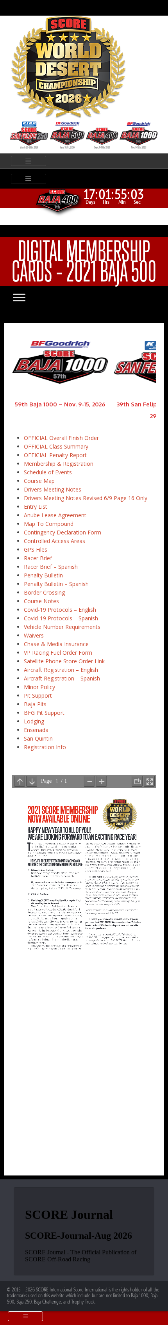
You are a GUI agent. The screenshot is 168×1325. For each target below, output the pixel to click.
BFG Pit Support (44, 712)
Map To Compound (48, 523)
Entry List (35, 506)
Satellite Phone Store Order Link (64, 661)
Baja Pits (35, 704)
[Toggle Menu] (27, 297)
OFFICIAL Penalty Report (55, 455)
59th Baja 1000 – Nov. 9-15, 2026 (60, 404)
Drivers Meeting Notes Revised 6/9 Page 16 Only (85, 498)
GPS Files (35, 549)
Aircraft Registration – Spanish (62, 678)
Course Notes (41, 601)
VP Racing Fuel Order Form (58, 652)
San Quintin (38, 738)
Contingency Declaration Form (62, 532)
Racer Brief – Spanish (51, 566)
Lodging (34, 721)
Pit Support (38, 695)
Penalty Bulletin (43, 575)
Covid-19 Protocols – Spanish (61, 618)
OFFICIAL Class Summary (56, 446)
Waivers (34, 635)
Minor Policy (39, 687)
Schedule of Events (48, 472)
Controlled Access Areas (54, 541)
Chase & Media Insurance (56, 644)
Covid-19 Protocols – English (60, 609)
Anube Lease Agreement (55, 515)
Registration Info (45, 747)
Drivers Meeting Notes (52, 489)
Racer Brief (38, 558)
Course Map (39, 480)
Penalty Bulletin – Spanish (56, 584)
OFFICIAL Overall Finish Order (61, 438)
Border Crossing (44, 592)
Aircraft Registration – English (61, 669)
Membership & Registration (58, 463)
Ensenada (36, 730)
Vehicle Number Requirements (62, 626)
